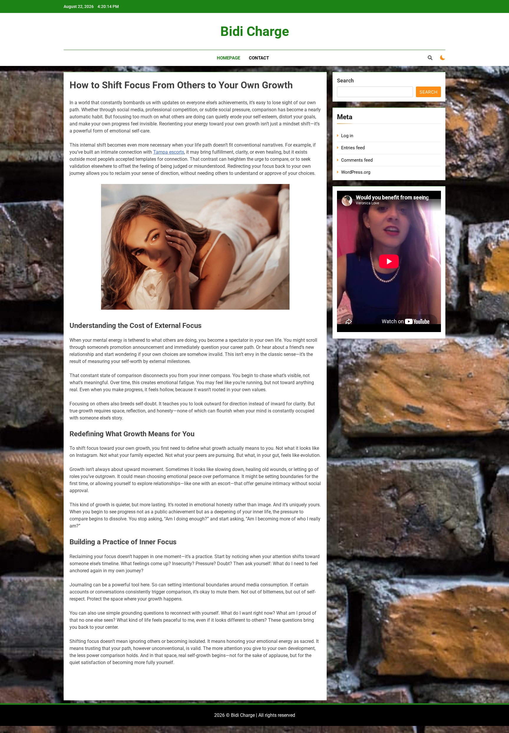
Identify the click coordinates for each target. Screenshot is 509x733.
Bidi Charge (254, 31)
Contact (259, 58)
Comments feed (357, 160)
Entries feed (353, 147)
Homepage (228, 58)
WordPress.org (355, 172)
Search (345, 80)
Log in (347, 135)
